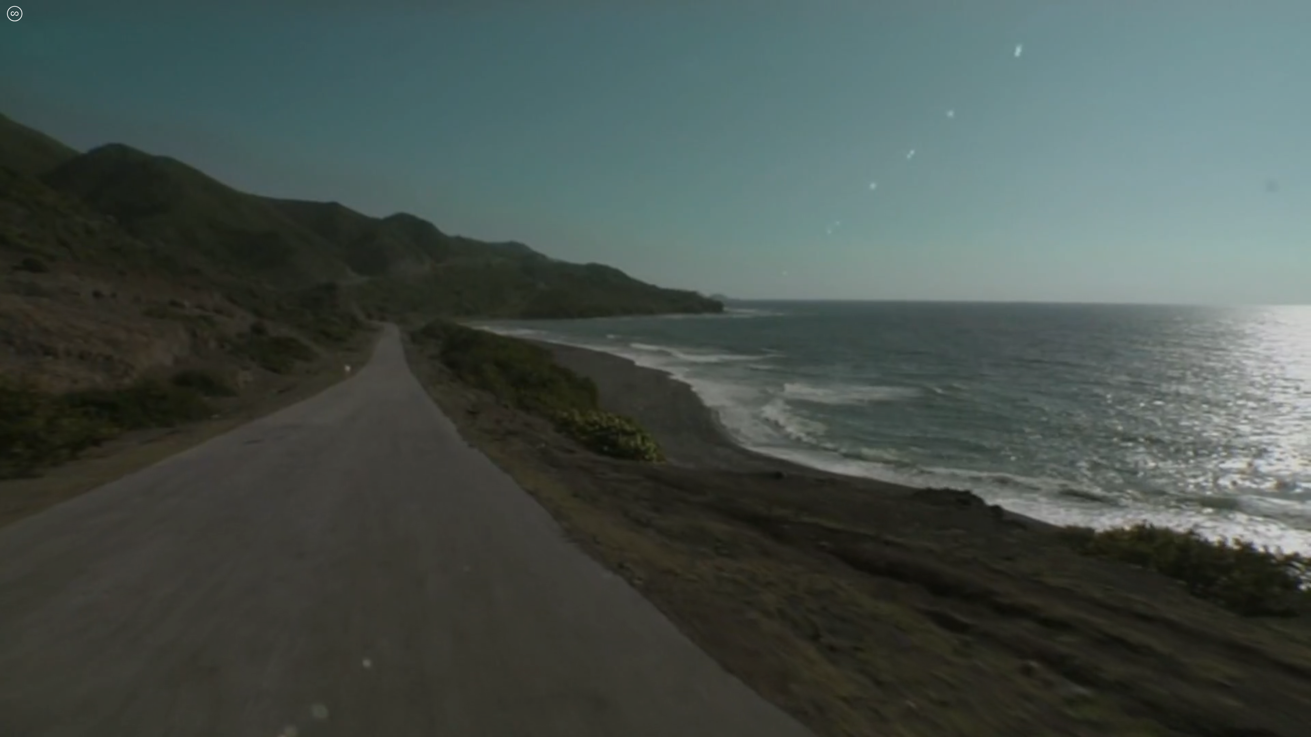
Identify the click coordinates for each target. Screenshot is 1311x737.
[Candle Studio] (15, 13)
